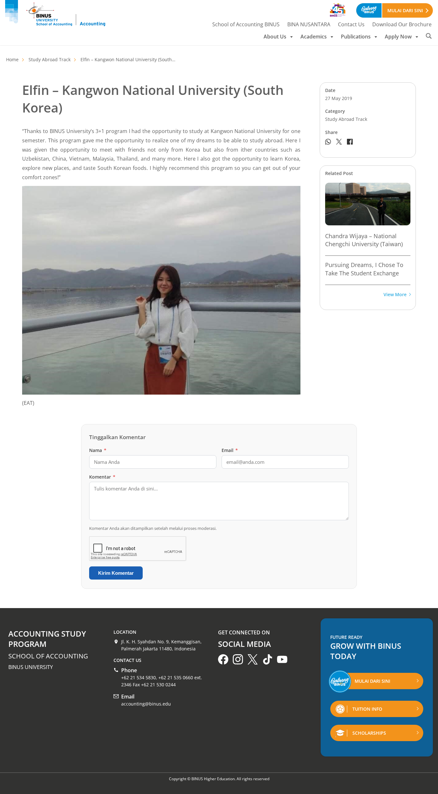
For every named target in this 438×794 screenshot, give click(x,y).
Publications (356, 36)
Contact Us (351, 24)
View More (395, 294)
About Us (275, 36)
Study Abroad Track (50, 59)
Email (230, 450)
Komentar (102, 477)
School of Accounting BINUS (246, 24)
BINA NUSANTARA (308, 24)
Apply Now (398, 36)
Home (12, 59)
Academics (313, 36)
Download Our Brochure (402, 24)
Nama (97, 450)
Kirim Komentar (116, 573)
